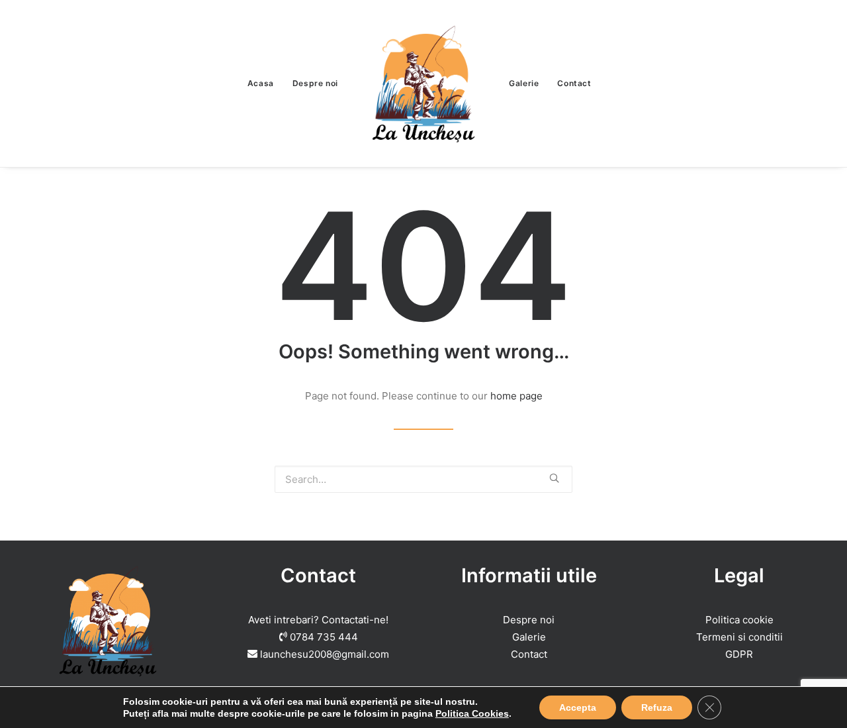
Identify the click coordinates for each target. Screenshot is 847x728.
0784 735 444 (324, 637)
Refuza (656, 707)
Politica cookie (739, 619)
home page (516, 396)
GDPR (739, 654)
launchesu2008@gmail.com (324, 654)
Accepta (577, 707)
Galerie (524, 83)
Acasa (260, 83)
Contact (574, 83)
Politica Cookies (472, 713)
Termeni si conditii (739, 637)
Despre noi (315, 83)
